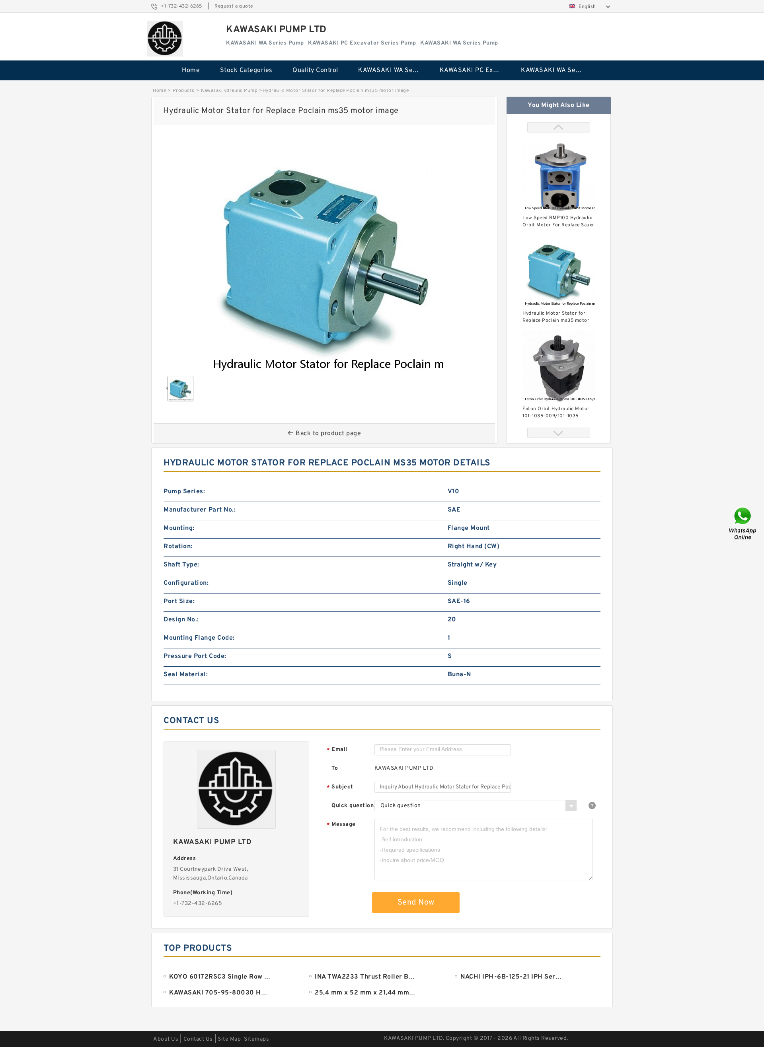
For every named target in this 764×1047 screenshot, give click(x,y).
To (334, 768)
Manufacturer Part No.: (200, 510)
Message (341, 825)
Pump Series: (184, 492)
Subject (340, 787)
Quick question (352, 805)
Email (337, 750)
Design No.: (181, 620)
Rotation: (178, 547)
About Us (165, 1039)
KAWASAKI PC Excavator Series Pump (475, 70)
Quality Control (315, 70)
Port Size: (179, 601)
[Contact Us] (743, 523)
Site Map (229, 1039)
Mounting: (179, 528)
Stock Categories (246, 70)
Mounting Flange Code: (199, 638)
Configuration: (186, 583)
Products (184, 91)
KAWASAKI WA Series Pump (393, 70)
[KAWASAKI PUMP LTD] (165, 38)
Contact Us (198, 1039)
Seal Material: (186, 675)
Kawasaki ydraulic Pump (229, 91)
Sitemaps (256, 1039)
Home (191, 70)
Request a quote (233, 6)
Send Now (416, 902)
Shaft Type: (181, 565)
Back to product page (328, 434)
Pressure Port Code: (195, 656)
